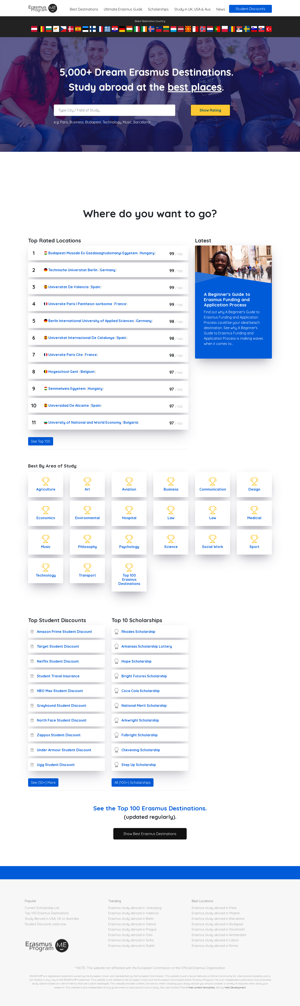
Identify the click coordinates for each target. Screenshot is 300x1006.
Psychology (129, 546)
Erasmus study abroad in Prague (132, 929)
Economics (45, 518)
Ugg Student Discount (56, 764)
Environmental (87, 518)
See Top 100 (40, 441)
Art (87, 489)
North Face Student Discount (62, 720)
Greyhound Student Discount (61, 705)
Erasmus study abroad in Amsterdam (219, 935)
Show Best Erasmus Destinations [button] (149, 834)
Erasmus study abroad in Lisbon (215, 940)
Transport (87, 575)
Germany (107, 270)
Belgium (87, 371)
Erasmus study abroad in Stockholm (218, 929)
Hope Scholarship (136, 661)
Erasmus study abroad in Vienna (132, 924)
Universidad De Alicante (68, 405)
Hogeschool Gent (62, 371)
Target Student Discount (58, 646)
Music (46, 546)
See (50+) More (43, 782)
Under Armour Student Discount (64, 750)
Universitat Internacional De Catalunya (80, 337)
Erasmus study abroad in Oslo (130, 935)
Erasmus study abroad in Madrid (215, 913)
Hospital (129, 518)
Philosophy (87, 546)
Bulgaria (130, 422)
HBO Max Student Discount (60, 691)
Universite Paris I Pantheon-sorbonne (79, 304)
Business (171, 489)
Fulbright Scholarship (139, 735)
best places (195, 87)
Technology (46, 575)
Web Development (235, 987)
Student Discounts (250, 9)
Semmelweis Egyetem (66, 388)
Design (254, 489)
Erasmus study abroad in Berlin (131, 919)
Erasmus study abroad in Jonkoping (134, 908)
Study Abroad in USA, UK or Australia (52, 919)
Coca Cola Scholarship (140, 691)
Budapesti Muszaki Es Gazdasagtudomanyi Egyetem (92, 253)
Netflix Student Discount (58, 661)
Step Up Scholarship (138, 764)
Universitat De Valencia (68, 287)
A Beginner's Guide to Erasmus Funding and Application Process (227, 299)
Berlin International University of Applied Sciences (90, 321)
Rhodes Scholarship (138, 631)
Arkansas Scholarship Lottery (146, 646)
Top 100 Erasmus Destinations (129, 579)
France (120, 304)
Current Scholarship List (42, 908)
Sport (254, 546)
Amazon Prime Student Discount (64, 631)
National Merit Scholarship (144, 705)
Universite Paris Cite (65, 354)
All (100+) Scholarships (132, 782)
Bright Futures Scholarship (144, 676)
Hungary (147, 253)
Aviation (129, 489)
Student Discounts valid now (45, 924)
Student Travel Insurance (58, 676)
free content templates (201, 987)
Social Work (212, 546)
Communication (212, 489)
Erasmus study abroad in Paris (214, 908)
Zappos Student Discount (59, 735)
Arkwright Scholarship (140, 720)
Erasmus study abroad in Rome (215, 946)
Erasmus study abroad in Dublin (131, 946)
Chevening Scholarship (140, 750)
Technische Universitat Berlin (72, 270)
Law (171, 518)
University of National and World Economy (84, 422)
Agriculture (45, 489)
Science (171, 546)
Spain (95, 287)
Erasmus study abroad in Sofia (131, 940)
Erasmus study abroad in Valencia (133, 913)
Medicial (254, 518)
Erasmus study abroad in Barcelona (218, 919)
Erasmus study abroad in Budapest (217, 924)
